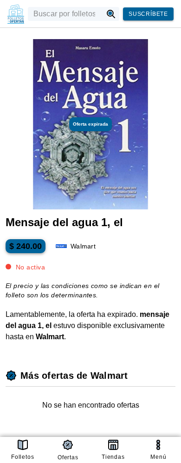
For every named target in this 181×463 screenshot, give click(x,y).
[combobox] (65, 14)
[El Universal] (15, 14)
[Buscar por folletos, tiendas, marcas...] (111, 14)
